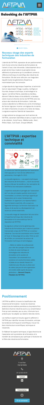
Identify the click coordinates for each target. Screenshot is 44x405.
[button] (39, 5)
